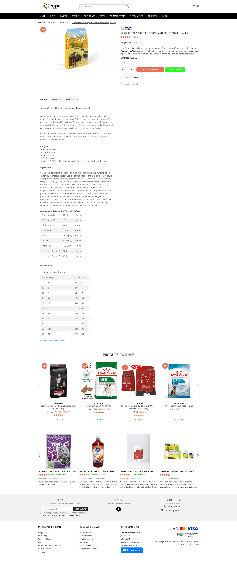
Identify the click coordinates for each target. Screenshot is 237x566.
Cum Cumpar (43, 535)
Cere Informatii (85, 535)
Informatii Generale (49, 527)
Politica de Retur (86, 545)
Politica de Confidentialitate (68, 515)
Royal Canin (98, 403)
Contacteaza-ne (133, 550)
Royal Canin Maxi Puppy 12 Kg (179, 406)
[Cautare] (127, 6)
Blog (164, 16)
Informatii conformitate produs (53, 340)
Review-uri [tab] (72, 99)
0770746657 (173, 506)
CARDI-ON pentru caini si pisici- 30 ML (137, 471)
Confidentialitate (86, 539)
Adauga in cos (150, 69)
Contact (41, 552)
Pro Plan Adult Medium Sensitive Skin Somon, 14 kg (58, 407)
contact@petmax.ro (173, 510)
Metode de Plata (86, 532)
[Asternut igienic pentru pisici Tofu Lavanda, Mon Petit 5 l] (58, 451)
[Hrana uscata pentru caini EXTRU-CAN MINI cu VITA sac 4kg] (138, 381)
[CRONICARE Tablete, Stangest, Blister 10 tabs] (179, 451)
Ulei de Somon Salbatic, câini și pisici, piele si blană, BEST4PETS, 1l (110, 471)
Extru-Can (139, 403)
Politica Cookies (44, 548)
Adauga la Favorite (130, 84)
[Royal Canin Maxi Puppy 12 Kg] (179, 381)
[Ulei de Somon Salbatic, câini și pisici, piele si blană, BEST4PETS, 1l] (98, 451)
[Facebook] (118, 509)
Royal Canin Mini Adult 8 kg (98, 406)
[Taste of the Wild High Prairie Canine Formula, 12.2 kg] (77, 48)
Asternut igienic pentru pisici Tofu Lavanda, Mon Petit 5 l (66, 471)
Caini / (49, 22)
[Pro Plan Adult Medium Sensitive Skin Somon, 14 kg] (58, 381)
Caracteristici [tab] (58, 99)
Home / (41, 22)
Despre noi (42, 532)
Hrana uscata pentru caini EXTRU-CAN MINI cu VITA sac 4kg (138, 407)
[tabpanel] (77, 48)
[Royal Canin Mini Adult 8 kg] (98, 381)
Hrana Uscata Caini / (62, 22)
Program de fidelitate (88, 548)
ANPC (40, 542)
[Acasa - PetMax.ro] (52, 6)
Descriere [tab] (44, 99)
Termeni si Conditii (45, 539)
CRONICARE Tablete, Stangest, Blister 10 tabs (181, 471)
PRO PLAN (58, 403)
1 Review (135, 37)
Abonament (176, 69)
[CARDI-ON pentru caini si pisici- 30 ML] (139, 451)
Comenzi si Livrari (89, 527)
